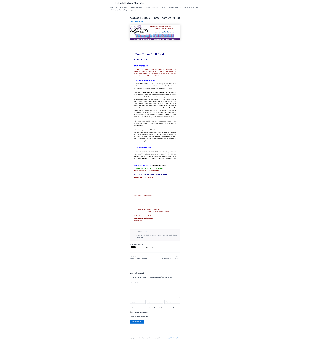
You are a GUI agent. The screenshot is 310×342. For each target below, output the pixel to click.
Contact (162, 7)
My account (133, 10)
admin (145, 232)
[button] (180, 7)
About (148, 7)
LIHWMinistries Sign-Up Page (118, 10)
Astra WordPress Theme (174, 338)
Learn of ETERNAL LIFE (190, 7)
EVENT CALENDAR (173, 7)
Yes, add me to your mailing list (139, 312)
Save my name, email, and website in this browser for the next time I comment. (153, 307)
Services (155, 7)
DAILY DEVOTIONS (121, 7)
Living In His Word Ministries (129, 3)
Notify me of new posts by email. (140, 316)
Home (111, 7)
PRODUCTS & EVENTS (137, 7)
